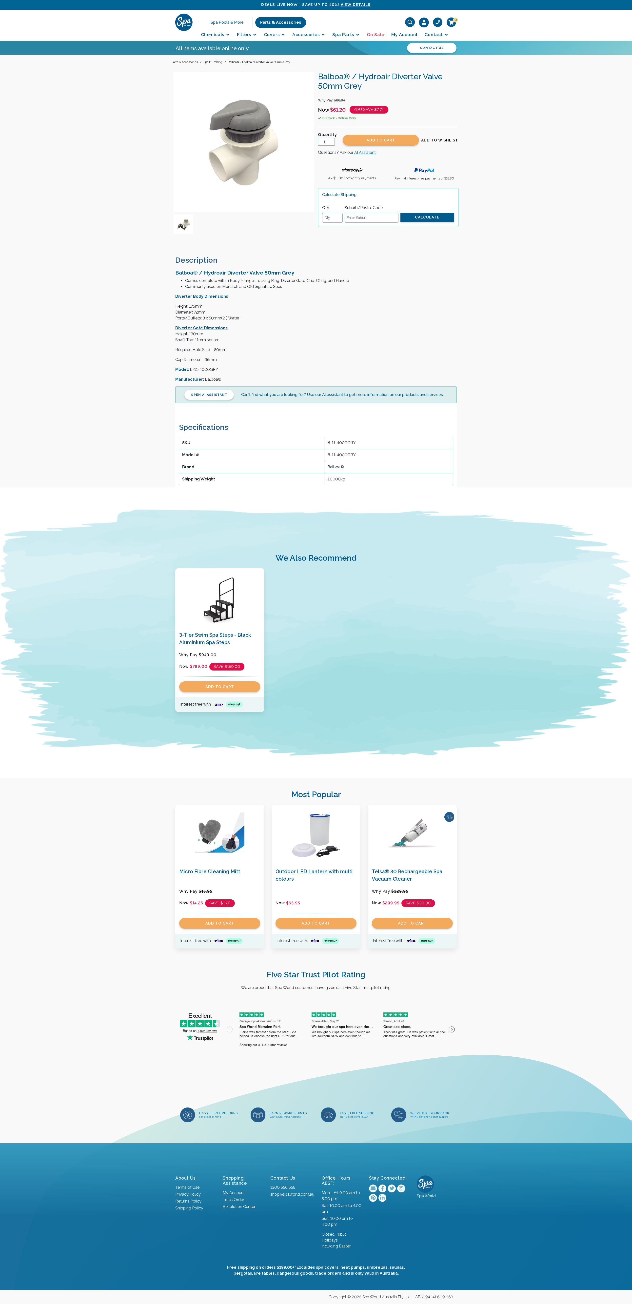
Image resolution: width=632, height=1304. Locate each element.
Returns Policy (188, 1201)
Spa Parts (344, 34)
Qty (325, 207)
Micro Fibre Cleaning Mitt (209, 871)
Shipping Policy (189, 1208)
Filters (245, 34)
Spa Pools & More (227, 22)
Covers (272, 34)
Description (196, 260)
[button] (439, 140)
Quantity (327, 134)
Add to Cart (381, 140)
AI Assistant (365, 152)
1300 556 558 (282, 1187)
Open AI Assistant (209, 394)
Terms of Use (187, 1187)
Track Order (233, 1199)
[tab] (200, 260)
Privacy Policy (188, 1194)
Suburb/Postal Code (364, 207)
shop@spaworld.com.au (292, 1194)
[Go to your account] (424, 22)
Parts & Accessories (280, 22)
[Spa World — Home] (184, 22)
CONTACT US (432, 48)
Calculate (427, 217)
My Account (404, 34)
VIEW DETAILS (356, 4)
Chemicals (213, 34)
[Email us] (373, 1188)
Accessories (306, 34)
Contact (434, 34)
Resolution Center (239, 1206)
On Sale (376, 34)
